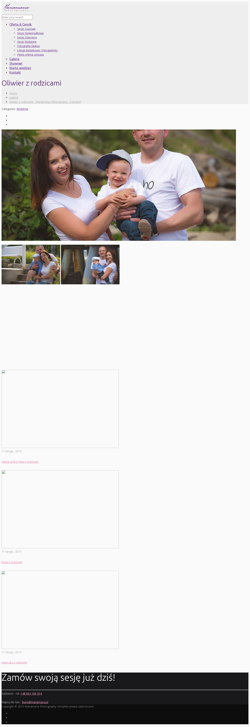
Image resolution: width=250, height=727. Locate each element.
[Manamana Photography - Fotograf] (16, 12)
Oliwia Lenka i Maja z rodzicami (20, 461)
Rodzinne (22, 109)
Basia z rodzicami (12, 562)
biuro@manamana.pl (35, 702)
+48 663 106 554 (31, 693)
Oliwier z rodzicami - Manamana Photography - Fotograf (45, 102)
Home (13, 93)
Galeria (13, 97)
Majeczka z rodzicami (14, 662)
